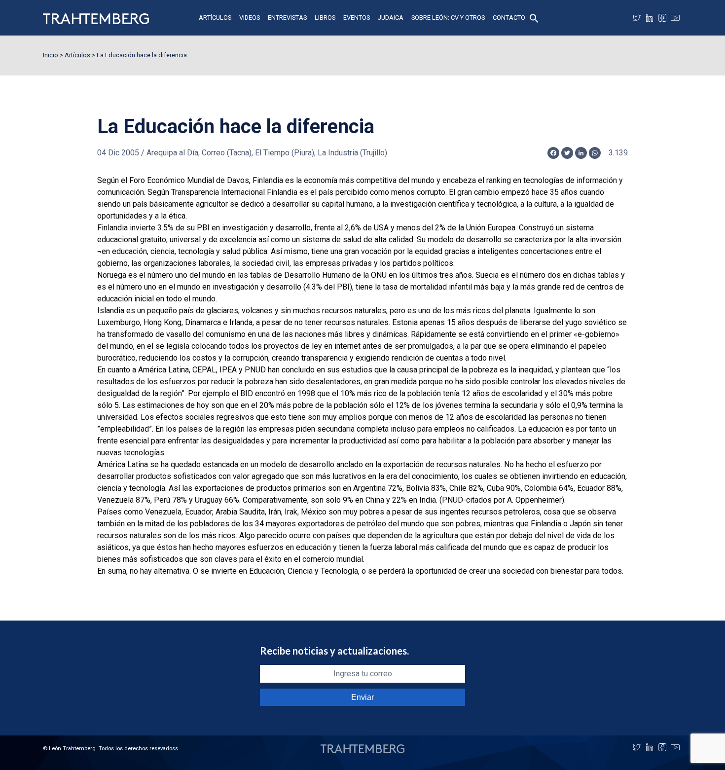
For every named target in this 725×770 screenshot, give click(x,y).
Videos (249, 17)
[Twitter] (637, 18)
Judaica (390, 17)
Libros (325, 17)
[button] (534, 17)
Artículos (215, 17)
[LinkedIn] (649, 18)
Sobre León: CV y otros (448, 17)
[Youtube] (675, 18)
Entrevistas (287, 17)
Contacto (509, 17)
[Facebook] (662, 18)
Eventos (356, 17)
